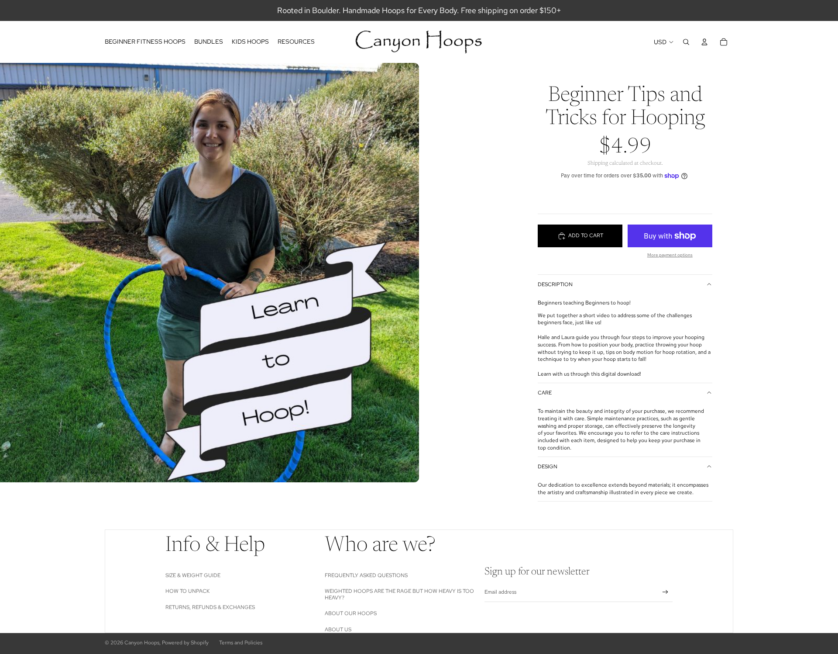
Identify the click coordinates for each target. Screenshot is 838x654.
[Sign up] (665, 592)
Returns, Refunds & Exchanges (210, 607)
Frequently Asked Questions (366, 575)
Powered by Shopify (185, 642)
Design (547, 466)
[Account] (704, 42)
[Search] (686, 42)
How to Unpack (187, 591)
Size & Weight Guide (192, 575)
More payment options (670, 255)
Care (545, 392)
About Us (338, 629)
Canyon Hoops (141, 642)
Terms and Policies (240, 642)
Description (555, 284)
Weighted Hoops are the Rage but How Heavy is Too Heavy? (399, 594)
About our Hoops (351, 613)
